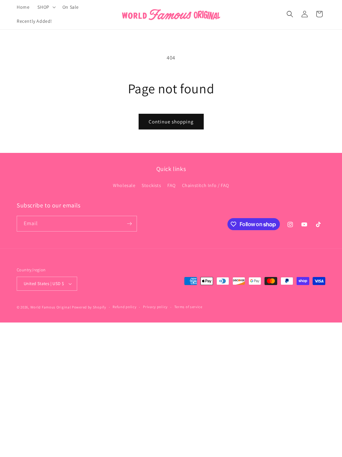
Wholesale (124, 185)
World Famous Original (50, 307)
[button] (45, 7)
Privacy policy (155, 306)
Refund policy (124, 306)
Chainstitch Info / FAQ (205, 185)
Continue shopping (171, 121)
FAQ (171, 185)
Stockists (151, 185)
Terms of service (188, 306)
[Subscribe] (129, 224)
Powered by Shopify (89, 307)
